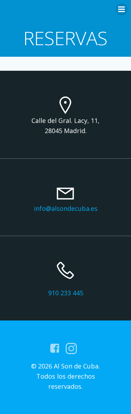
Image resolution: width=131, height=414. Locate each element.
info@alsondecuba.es (65, 208)
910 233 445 (65, 293)
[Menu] (122, 9)
